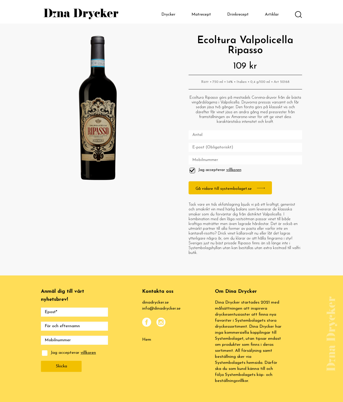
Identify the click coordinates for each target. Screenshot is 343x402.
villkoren (233, 170)
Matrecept (201, 15)
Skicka (61, 366)
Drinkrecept (238, 15)
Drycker (168, 15)
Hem (146, 339)
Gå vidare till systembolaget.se (224, 189)
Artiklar (272, 15)
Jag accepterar (219, 170)
